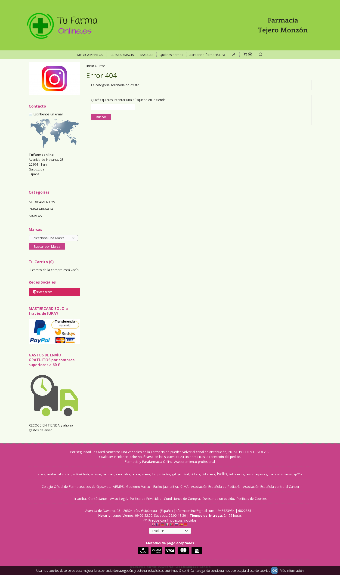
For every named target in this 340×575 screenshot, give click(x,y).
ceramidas (123, 474)
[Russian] (176, 525)
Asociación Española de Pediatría (216, 486)
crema (146, 474)
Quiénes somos (171, 55)
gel (174, 474)
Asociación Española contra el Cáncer (271, 486)
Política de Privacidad (145, 498)
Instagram (44, 292)
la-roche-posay (256, 474)
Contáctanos (98, 498)
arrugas (96, 474)
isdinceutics (236, 474)
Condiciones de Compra (182, 498)
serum (288, 474)
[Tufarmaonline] (170, 25)
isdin (222, 473)
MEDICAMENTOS (90, 55)
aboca (42, 474)
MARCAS (146, 55)
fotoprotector (161, 474)
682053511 (246, 510)
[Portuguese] (172, 525)
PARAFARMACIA (121, 55)
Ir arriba (80, 498)
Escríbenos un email (48, 114)
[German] (162, 525)
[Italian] (167, 525)
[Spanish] (181, 525)
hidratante (208, 474)
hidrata (195, 474)
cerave (136, 474)
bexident (108, 474)
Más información (292, 570)
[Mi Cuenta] (233, 54)
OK (274, 570)
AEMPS (118, 486)
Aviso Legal (118, 498)
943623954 (226, 510)
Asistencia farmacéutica (207, 55)
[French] (158, 525)
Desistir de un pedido (218, 498)
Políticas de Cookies (252, 498)
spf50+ (298, 474)
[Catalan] (186, 525)
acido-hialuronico (59, 474)
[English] (153, 525)
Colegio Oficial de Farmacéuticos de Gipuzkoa (76, 486)
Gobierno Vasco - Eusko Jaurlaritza (152, 486)
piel (271, 474)
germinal (183, 474)
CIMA (184, 486)
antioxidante (81, 474)
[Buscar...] (260, 54)
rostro (279, 474)
